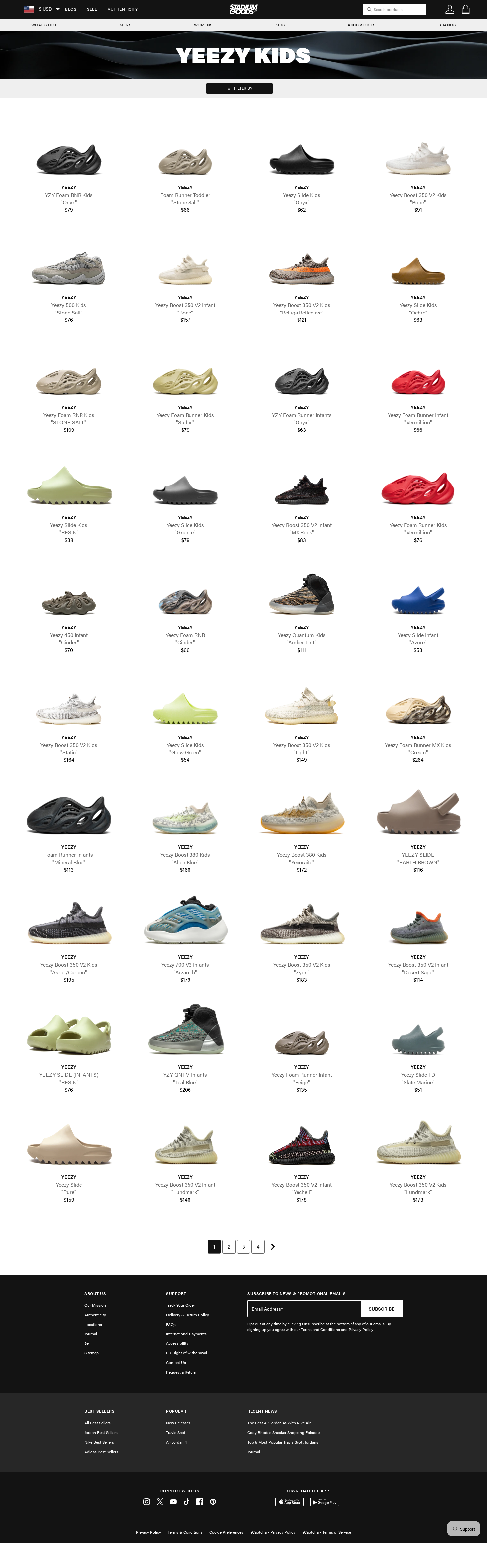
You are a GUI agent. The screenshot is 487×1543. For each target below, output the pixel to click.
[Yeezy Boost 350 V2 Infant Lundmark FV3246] (186, 1141)
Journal (90, 1334)
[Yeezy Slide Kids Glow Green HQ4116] (186, 702)
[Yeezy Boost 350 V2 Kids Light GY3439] (302, 702)
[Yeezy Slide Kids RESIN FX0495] (69, 482)
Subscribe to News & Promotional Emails (296, 1293)
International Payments (186, 1334)
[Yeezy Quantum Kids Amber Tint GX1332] (302, 592)
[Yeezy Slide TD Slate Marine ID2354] (418, 1031)
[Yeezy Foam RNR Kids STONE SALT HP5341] (69, 372)
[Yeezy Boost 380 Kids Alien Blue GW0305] (186, 812)
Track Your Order (180, 1305)
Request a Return (181, 1372)
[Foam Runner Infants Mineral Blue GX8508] (69, 812)
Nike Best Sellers (99, 1442)
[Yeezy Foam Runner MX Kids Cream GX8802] (418, 702)
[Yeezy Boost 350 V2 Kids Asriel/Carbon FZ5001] (69, 922)
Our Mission (95, 1305)
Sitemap (91, 1353)
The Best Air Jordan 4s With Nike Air (279, 1423)
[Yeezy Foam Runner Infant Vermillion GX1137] (418, 372)
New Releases (178, 1423)
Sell (92, 9)
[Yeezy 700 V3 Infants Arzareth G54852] (186, 922)
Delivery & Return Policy (187, 1315)
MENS (125, 25)
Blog (71, 9)
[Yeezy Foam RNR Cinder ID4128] (186, 592)
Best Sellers (99, 1411)
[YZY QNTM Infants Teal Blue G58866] (186, 1031)
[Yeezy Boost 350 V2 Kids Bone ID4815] (418, 152)
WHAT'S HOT (44, 25)
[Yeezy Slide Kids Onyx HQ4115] (302, 152)
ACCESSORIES (362, 25)
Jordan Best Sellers (101, 1432)
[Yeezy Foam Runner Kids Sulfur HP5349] (186, 372)
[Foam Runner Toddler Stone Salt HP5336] (186, 152)
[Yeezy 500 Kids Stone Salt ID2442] (69, 262)
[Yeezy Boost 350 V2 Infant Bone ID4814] (186, 262)
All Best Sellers (97, 1423)
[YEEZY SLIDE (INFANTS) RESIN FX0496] (69, 1031)
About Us (95, 1293)
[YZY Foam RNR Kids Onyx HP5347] (69, 152)
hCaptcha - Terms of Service (326, 1532)
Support (176, 1293)
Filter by (242, 88)
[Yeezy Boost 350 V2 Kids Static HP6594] (69, 702)
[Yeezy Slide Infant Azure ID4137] (418, 592)
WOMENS (203, 25)
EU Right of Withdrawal (186, 1353)
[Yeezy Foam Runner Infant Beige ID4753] (302, 1031)
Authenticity (123, 9)
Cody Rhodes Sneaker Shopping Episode (283, 1432)
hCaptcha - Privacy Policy (272, 1532)
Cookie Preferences (226, 1532)
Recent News (262, 1411)
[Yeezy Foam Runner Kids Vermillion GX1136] (418, 482)
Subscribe (382, 1308)
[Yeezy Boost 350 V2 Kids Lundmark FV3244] (418, 1141)
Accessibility (177, 1343)
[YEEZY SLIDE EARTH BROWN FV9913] (418, 812)
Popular (176, 1411)
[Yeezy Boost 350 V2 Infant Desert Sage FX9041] (418, 922)
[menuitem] (71, 9)
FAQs (171, 1324)
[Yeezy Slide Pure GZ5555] (69, 1141)
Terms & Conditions (185, 1532)
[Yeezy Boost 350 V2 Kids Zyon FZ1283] (302, 922)
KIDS (280, 25)
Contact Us (176, 1362)
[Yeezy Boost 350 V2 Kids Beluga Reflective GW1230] (302, 262)
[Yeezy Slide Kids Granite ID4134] (186, 482)
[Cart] (465, 9)
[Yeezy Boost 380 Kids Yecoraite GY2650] (302, 812)
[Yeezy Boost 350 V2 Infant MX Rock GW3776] (302, 482)
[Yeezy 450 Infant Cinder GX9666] (69, 592)
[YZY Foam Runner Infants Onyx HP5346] (302, 372)
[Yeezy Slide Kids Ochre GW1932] (418, 262)
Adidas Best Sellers (101, 1452)
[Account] (450, 9)
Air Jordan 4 (176, 1442)
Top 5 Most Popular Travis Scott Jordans (282, 1442)
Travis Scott (176, 1432)
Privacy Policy (148, 1532)
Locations (93, 1324)
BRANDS (447, 25)
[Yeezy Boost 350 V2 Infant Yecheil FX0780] (302, 1141)
